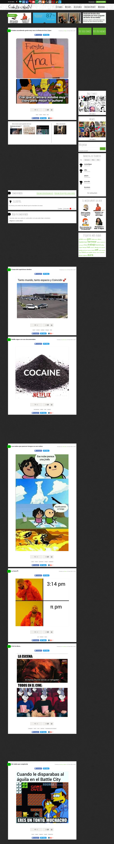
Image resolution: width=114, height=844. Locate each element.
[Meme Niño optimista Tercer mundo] (97, 134)
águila (45, 834)
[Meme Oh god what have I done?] (92, 109)
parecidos (41, 561)
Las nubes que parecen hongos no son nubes (27, 446)
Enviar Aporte (89, 7)
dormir (98, 245)
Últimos (59, 7)
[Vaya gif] (50, 1)
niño (100, 247)
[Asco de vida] (17, 1)
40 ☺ (36, 829)
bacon (95, 239)
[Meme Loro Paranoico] (81, 129)
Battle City (50, 834)
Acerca (82, 262)
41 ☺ (36, 723)
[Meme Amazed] (81, 98)
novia (92, 250)
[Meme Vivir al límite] (92, 129)
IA (104, 242)
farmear (92, 241)
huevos (89, 250)
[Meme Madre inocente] (87, 124)
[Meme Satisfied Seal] (97, 124)
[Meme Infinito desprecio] (103, 98)
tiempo (84, 247)
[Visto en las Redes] (26, 1)
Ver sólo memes (99, 31)
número (41, 636)
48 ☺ (36, 110)
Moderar (101, 7)
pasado (103, 250)
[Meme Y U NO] (87, 103)
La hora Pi (14, 571)
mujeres (84, 255)
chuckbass (64, 646)
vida (93, 239)
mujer (80, 247)
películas (85, 250)
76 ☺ (36, 404)
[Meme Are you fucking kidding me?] (92, 103)
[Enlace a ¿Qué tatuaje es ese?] (16, 134)
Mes (93, 160)
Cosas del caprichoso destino (21, 269)
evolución (102, 252)
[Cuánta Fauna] (43, 1)
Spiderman (83, 242)
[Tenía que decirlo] (53, 1)
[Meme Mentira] (81, 103)
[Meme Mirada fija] (87, 98)
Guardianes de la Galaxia (51, 728)
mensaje (81, 245)
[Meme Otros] (92, 98)
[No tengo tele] (46, 1)
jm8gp (65, 30)
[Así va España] (30, 1)
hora (46, 636)
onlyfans (92, 247)
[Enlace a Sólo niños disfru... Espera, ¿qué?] (42, 134)
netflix (41, 409)
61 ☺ (36, 557)
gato (89, 239)
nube (33, 561)
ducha (84, 239)
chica (85, 245)
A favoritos (51, 110)
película (42, 728)
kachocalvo (18, 200)
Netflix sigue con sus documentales (23, 339)
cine (38, 728)
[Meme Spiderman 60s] (103, 129)
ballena (103, 247)
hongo (46, 561)
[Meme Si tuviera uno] (103, 124)
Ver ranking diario (92, 193)
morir (35, 728)
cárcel (98, 252)
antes (81, 239)
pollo (87, 252)
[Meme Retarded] (97, 103)
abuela (97, 247)
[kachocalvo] (11, 201)
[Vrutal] (33, 1)
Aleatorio (78, 7)
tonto (33, 834)
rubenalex (64, 446)
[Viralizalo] (59, 1)
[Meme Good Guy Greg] (81, 134)
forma (36, 561)
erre (65, 269)
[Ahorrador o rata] (56, 1)
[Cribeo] (36, 1)
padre (90, 252)
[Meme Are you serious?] (103, 109)
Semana (87, 160)
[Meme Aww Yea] (97, 98)
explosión (51, 561)
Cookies (98, 262)
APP (104, 262)
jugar (80, 252)
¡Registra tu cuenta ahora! (16, 220)
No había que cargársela (19, 764)
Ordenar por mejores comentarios (64, 193)
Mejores (68, 7)
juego (37, 834)
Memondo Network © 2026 (99, 264)
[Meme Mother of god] (103, 103)
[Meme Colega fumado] (92, 134)
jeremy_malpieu (63, 764)
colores (48, 409)
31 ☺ (36, 632)
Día (81, 160)
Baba (65, 571)
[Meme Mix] (87, 109)
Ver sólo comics (85, 31)
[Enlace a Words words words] (29, 134)
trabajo (92, 244)
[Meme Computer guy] (97, 109)
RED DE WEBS (11, 1)
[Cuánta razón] (20, 1)
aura (90, 254)
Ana (37, 114)
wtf (47, 114)
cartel (40, 114)
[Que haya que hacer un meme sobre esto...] (92, 230)
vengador (30, 728)
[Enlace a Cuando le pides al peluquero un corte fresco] (60, 134)
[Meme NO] (81, 109)
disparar (41, 834)
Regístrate (91, 1)
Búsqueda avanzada (83, 150)
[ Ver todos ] (92, 114)
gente (80, 255)
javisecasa (64, 339)
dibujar (94, 252)
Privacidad (92, 262)
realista (102, 242)
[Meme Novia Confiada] (92, 124)
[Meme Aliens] (103, 134)
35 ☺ (36, 325)
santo (100, 250)
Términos (87, 262)
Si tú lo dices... (16, 646)
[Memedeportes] (23, 1)
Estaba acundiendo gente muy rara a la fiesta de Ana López (31, 30)
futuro (84, 252)
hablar (98, 242)
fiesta (44, 114)
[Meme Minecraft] (81, 124)
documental (36, 409)
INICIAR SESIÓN (101, 1)
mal (45, 409)
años (102, 245)
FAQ (102, 262)
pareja (80, 250)
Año (98, 160)
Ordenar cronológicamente (45, 193)
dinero (99, 239)
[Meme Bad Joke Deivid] (97, 129)
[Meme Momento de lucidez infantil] (87, 129)
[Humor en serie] (40, 1)
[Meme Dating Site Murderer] (87, 134)
